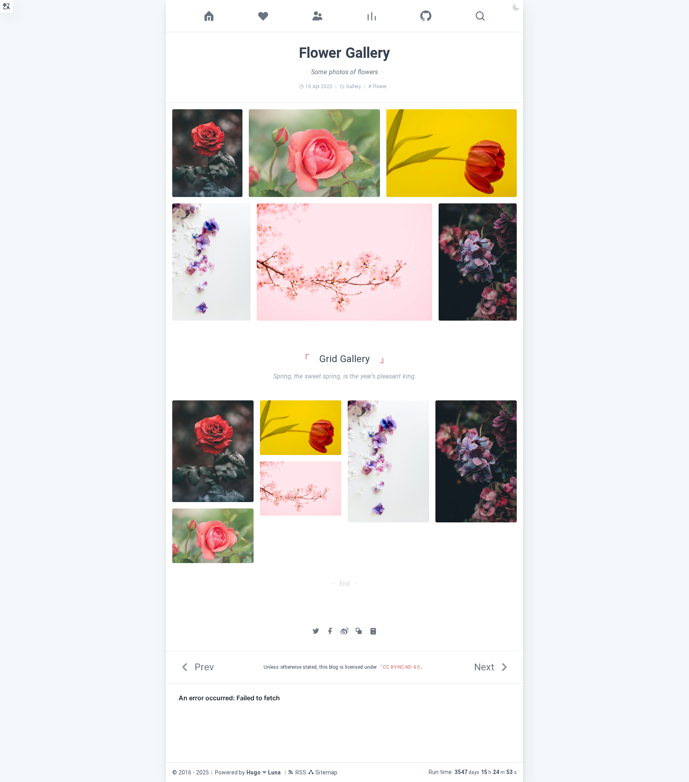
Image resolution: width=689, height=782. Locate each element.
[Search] (480, 16)
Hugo (253, 772)
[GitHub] (425, 16)
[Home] (209, 16)
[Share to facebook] (330, 631)
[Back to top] (668, 761)
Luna (274, 772)
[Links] (317, 16)
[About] (263, 16)
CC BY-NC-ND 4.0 (401, 667)
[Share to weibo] (344, 631)
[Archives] (371, 16)
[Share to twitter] (316, 631)
